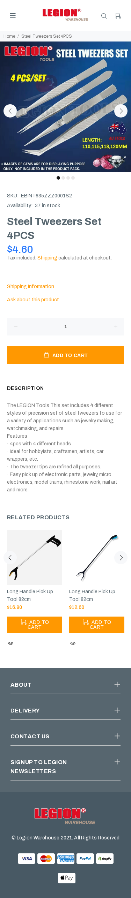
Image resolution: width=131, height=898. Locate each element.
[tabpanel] (65, 106)
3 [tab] (68, 178)
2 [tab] (63, 178)
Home (9, 36)
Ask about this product (33, 299)
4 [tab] (73, 178)
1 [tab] (58, 178)
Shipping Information (30, 286)
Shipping (47, 258)
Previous (10, 111)
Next (121, 111)
